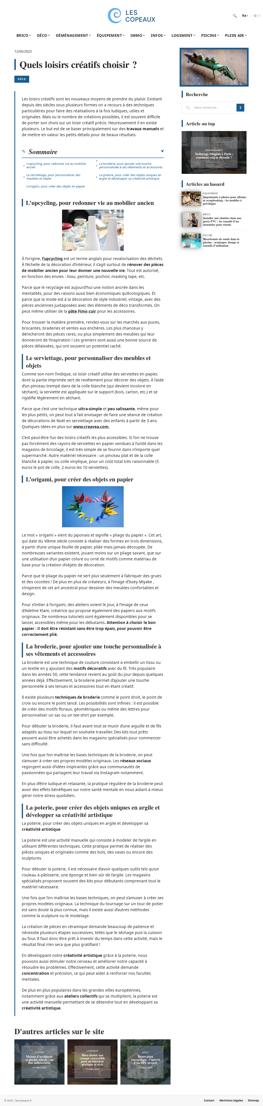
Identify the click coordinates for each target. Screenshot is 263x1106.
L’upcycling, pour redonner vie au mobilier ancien (56, 165)
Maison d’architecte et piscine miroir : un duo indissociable (39, 1059)
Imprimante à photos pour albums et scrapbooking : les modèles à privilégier (224, 200)
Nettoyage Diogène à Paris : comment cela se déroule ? (214, 155)
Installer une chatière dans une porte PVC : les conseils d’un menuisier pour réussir (222, 221)
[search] (235, 16)
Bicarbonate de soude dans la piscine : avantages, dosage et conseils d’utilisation (221, 242)
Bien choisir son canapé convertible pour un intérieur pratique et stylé (92, 1059)
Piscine (39, 1052)
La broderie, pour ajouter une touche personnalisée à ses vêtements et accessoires (131, 165)
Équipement (210, 193)
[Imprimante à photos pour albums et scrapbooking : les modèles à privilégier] (191, 199)
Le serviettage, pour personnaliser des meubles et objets (53, 176)
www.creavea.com (90, 426)
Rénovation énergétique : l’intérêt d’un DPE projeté (145, 1059)
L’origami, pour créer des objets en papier (55, 186)
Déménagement (214, 150)
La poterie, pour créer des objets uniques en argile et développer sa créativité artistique (130, 176)
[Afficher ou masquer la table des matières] (111, 151)
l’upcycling (52, 258)
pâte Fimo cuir (82, 311)
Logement (92, 1051)
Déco (22, 79)
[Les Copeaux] (131, 15)
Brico (145, 1052)
